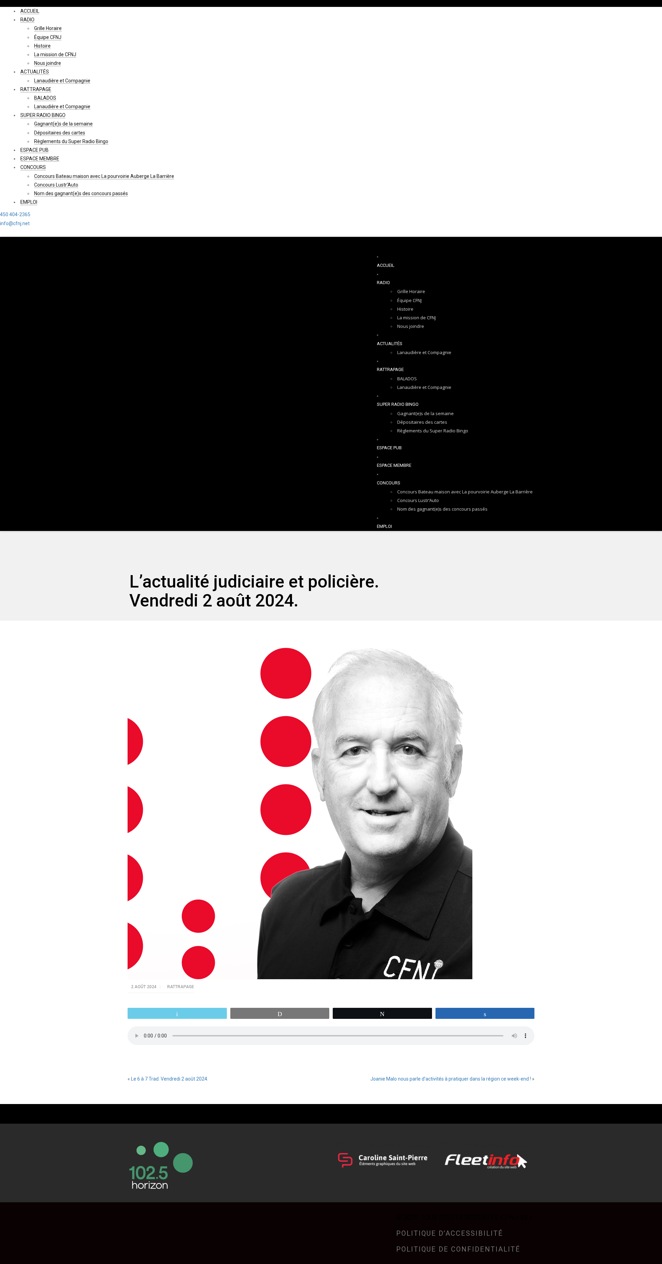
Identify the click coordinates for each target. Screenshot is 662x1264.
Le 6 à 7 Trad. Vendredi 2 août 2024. (169, 1079)
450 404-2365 (15, 214)
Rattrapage (180, 986)
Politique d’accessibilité (449, 1233)
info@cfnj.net (15, 223)
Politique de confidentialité (458, 1249)
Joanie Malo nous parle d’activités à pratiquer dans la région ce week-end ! (450, 1079)
